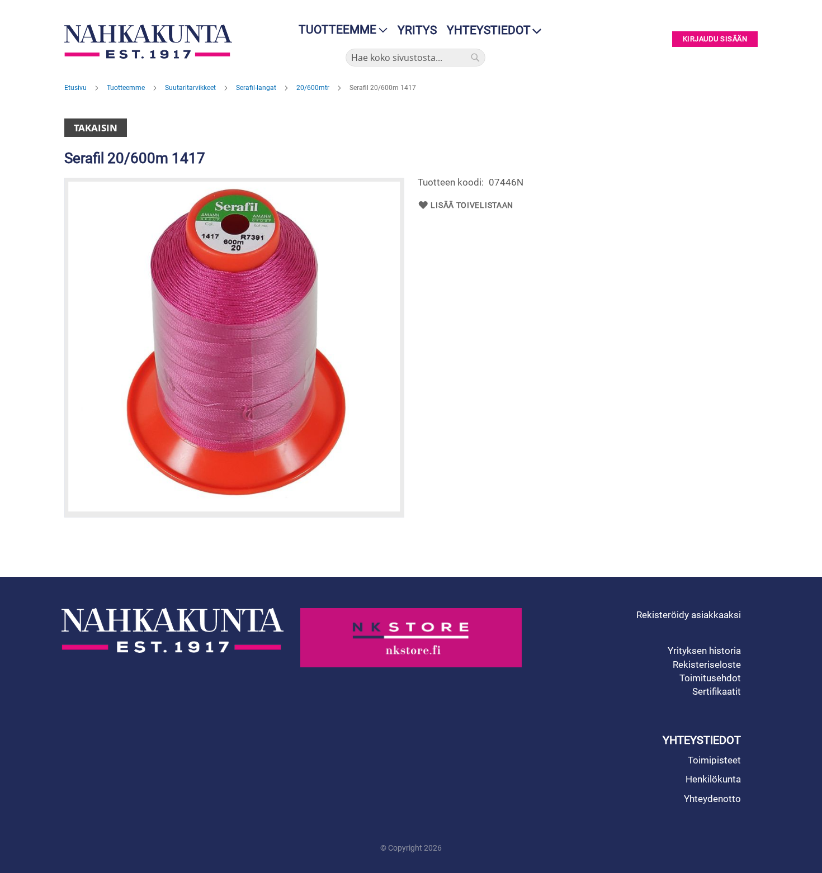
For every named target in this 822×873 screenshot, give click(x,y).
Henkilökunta (713, 779)
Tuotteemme (127, 88)
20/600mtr (313, 88)
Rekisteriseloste (707, 664)
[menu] (339, 30)
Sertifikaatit (716, 691)
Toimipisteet (714, 760)
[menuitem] (340, 30)
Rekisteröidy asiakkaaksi (688, 614)
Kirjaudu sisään (715, 39)
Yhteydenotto (712, 798)
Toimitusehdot (710, 678)
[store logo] (151, 42)
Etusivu (76, 88)
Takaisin (95, 127)
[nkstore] (411, 637)
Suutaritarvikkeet (191, 88)
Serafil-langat (257, 88)
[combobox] (415, 58)
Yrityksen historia (704, 650)
